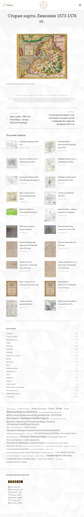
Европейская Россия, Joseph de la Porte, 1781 (66, 227)
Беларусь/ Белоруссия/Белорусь (27, 418)
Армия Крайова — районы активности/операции (67, 210)
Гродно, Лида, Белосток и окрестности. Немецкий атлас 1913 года (67, 265)
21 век (66, 408)
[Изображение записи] (11, 145)
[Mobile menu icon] (80, 5)
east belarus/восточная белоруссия (50, 412)
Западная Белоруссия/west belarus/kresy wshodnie (33, 430)
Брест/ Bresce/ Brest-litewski (58, 418)
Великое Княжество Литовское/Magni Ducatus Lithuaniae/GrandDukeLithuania (44, 98)
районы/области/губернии (36, 95)
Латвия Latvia (29, 433)
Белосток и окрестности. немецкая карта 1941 (28, 160)
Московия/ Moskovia (12, 437)
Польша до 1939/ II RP (57, 437)
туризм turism (59, 459)
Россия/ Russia (51, 443)
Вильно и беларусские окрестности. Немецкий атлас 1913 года (28, 245)
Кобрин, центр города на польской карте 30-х (67, 302)
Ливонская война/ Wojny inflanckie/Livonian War (26, 101)
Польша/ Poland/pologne (33, 436)
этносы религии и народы (16, 462)
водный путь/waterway (70, 446)
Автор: (51, 95)
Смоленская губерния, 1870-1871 (66, 194)
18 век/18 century (39, 408)
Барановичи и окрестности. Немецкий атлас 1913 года (66, 285)
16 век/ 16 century (17, 98)
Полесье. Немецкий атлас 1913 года (67, 243)
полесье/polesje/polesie (13, 456)
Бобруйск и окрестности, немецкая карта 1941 (67, 160)
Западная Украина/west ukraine (15, 433)
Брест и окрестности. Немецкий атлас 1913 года (28, 283)
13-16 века (24, 95)
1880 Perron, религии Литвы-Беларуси (27, 227)
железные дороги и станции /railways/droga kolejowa (22, 452)
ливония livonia (70, 98)
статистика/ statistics (45, 459)
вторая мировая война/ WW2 (17, 449)
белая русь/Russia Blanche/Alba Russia (33, 446)
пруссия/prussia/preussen (27, 456)
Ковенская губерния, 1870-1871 (29, 143)
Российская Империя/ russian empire (25, 442)
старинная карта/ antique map (62, 101)
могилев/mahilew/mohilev (47, 452)
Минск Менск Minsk (68, 433)
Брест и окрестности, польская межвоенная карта (27, 196)
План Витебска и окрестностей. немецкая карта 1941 (67, 145)
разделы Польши (40, 456)
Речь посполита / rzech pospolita (22, 440)
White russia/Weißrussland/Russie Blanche (28, 415)
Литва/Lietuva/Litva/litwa (46, 433)
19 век (51, 408)
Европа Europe (30, 427)
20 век (59, 408)
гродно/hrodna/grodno (37, 449)
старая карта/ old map (46, 101)
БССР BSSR (56, 415)
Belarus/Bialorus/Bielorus (21, 411)
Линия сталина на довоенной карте (25, 302)
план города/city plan (65, 452)
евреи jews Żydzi (50, 449)
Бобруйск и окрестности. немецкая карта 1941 (67, 178)
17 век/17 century (23, 409)
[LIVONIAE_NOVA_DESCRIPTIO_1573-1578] (42, 56)
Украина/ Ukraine (14, 446)
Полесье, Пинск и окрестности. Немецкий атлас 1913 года (28, 265)
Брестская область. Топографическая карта (28, 210)
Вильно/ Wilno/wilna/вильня (14, 427)
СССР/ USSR (63, 443)
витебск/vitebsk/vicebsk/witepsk (53, 446)
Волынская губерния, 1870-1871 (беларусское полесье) (29, 178)
